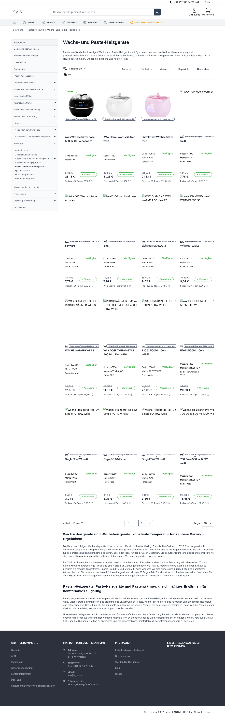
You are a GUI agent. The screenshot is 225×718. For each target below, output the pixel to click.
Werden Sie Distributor (127, 662)
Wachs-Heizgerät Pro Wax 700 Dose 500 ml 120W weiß (195, 459)
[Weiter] (149, 523)
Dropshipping (122, 656)
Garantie (15, 650)
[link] (128, 523)
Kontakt (208, 2)
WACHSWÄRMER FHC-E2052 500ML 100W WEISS (155, 350)
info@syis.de (75, 675)
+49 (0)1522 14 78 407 (186, 2)
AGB (13, 656)
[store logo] (25, 12)
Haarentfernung (35, 29)
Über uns (16, 679)
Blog (117, 667)
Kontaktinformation (21, 673)
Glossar (119, 673)
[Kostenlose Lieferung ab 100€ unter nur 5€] (200, 109)
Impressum (17, 662)
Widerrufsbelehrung (22, 667)
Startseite (18, 29)
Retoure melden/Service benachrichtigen (33, 685)
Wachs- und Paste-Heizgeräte (63, 29)
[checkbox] (65, 75)
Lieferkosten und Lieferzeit (129, 650)
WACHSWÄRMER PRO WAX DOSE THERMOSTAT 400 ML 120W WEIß (118, 350)
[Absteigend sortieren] (65, 69)
